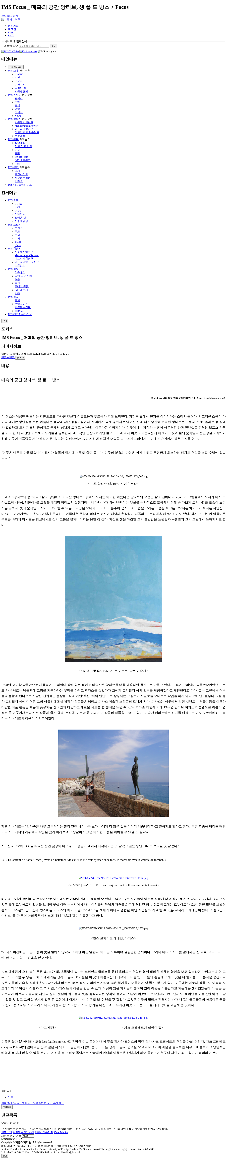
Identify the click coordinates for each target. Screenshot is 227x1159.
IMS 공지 (13, 167)
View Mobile (61, 1132)
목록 (10, 1097)
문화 (17, 102)
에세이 (19, 112)
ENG (11, 35)
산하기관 (20, 84)
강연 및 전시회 (23, 146)
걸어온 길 (20, 88)
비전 (17, 77)
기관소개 (6, 1132)
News (18, 115)
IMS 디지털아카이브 (20, 184)
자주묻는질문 (23, 177)
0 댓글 (8, 357)
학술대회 (20, 142)
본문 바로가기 (9, 16)
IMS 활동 (13, 139)
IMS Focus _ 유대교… (48, 1103)
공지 (17, 170)
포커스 (19, 98)
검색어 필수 (11, 45)
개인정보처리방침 (23, 1132)
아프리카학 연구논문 (27, 132)
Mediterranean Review (27, 125)
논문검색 (20, 135)
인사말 (19, 74)
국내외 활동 (22, 156)
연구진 (19, 81)
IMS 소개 (13, 70)
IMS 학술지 (14, 118)
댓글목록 (7, 1107)
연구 (17, 149)
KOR (11, 32)
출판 (17, 153)
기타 (17, 163)
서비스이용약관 (44, 1132)
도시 (17, 105)
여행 (17, 109)
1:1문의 (19, 181)
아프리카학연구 (24, 128)
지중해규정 (21, 91)
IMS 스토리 (14, 95)
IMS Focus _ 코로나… (17, 1103)
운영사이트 (21, 174)
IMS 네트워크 (23, 160)
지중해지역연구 (24, 122)
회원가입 (13, 25)
